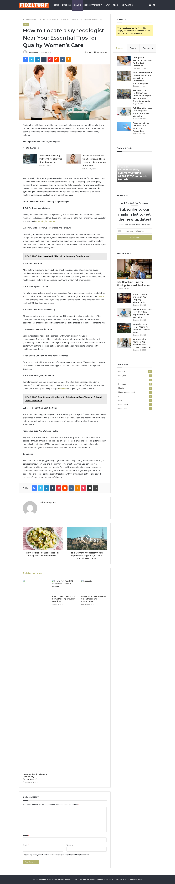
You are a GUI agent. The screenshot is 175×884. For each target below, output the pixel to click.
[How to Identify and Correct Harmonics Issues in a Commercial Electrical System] (124, 76)
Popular (119, 48)
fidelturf (121, 372)
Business (66, 5)
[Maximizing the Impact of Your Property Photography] (124, 298)
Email (26, 845)
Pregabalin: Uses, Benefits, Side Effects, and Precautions (93, 598)
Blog (120, 396)
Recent (133, 48)
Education (122, 409)
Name (26, 836)
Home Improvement (93, 5)
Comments (148, 48)
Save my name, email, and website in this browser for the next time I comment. (57, 855)
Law (108, 5)
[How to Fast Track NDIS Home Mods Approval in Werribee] (65, 587)
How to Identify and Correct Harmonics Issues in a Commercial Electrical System (142, 78)
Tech (115, 5)
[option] (134, 168)
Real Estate (123, 404)
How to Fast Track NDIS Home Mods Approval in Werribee (63, 598)
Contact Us (127, 5)
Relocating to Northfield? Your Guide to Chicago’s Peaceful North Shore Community (142, 95)
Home (56, 5)
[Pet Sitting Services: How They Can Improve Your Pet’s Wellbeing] (124, 111)
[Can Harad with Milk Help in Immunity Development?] (35, 676)
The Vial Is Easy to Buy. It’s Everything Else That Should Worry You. (50, 158)
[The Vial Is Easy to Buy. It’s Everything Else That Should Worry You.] (30, 159)
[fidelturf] (34, 5)
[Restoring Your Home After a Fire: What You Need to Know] (124, 328)
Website (69, 845)
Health (77, 5)
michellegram (33, 52)
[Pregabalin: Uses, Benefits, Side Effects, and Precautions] (94, 587)
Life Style (122, 376)
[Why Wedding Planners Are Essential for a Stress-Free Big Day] (124, 343)
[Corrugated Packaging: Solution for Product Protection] (124, 61)
